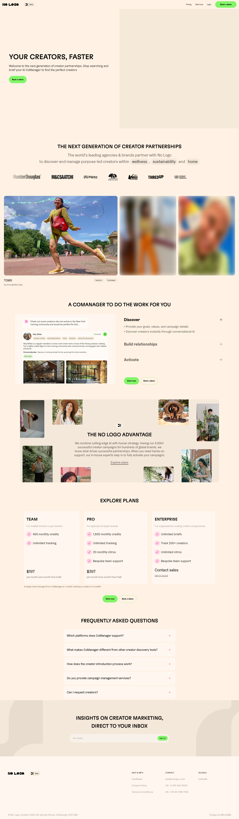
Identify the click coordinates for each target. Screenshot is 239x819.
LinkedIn (203, 779)
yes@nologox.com (175, 779)
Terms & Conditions (142, 792)
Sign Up (163, 738)
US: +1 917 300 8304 (176, 785)
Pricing (188, 4)
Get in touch (161, 575)
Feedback (137, 779)
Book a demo (226, 4)
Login (209, 4)
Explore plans (119, 462)
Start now (199, 4)
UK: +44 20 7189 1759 (176, 792)
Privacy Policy (139, 785)
